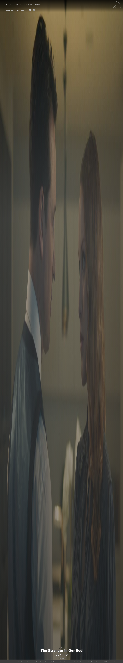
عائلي (65, 661)
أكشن (120, 661)
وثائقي (52, 661)
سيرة (37, 661)
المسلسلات (28, 4)
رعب (110, 661)
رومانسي (76, 661)
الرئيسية (38, 4)
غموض (64, 658)
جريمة (96, 661)
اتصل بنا (9, 4)
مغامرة (115, 661)
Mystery (17, 661)
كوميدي (105, 661)
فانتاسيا (70, 661)
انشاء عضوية (10, 10)
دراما (101, 661)
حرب (57, 661)
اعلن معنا (18, 4)
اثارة (58, 658)
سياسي (22, 661)
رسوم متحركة (90, 661)
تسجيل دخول (20, 10)
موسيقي (47, 661)
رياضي (32, 661)
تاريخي (41, 661)
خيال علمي (82, 661)
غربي (27, 661)
